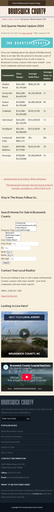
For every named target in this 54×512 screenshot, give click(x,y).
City (3, 240)
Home (4, 19)
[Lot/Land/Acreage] (26, 230)
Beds (3, 251)
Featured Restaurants (10, 442)
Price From (6, 243)
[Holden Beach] (13, 240)
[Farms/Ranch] (26, 228)
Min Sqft (5, 258)
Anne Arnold (14, 19)
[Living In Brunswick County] (27, 11)
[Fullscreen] (49, 388)
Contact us (37, 493)
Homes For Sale (7, 447)
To (2, 247)
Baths (4, 255)
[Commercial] (26, 223)
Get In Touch (7, 452)
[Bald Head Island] (13, 235)
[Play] (4, 388)
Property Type (8, 230)
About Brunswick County (12, 431)
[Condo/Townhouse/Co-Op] (26, 225)
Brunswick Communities (11, 436)
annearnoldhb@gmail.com (18, 477)
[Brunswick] (13, 233)
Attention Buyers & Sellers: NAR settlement (25, 179)
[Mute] (44, 388)
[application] (27, 377)
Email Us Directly (9, 296)
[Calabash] (13, 238)
